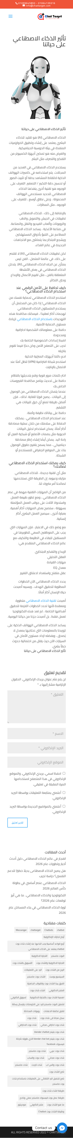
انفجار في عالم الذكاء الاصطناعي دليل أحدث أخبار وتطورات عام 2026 (37, 861)
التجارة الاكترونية (39, 956)
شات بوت (31, 1018)
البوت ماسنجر (57, 956)
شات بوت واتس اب (55, 1065)
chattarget (35, 930)
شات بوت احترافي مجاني (52, 1025)
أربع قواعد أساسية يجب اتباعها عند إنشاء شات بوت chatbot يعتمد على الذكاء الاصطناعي (40, 946)
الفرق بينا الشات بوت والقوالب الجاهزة (45, 983)
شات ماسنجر (21, 1065)
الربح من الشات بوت (55, 969)
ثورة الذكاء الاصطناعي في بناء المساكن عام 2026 (37, 910)
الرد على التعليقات (33, 969)
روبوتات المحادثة (32, 1011)
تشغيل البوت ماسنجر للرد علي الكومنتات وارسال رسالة (38, 1004)
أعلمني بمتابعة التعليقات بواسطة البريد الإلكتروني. (38, 795)
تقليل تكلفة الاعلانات (54, 1011)
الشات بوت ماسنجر (36, 976)
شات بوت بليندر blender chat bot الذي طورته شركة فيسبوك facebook (40, 1041)
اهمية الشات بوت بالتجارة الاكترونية (47, 997)
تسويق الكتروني (18, 997)
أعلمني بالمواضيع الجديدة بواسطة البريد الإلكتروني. (38, 809)
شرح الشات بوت (56, 1071)
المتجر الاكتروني (56, 990)
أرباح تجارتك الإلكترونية (54, 937)
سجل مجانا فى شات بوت (52, 1018)
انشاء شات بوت (37, 990)
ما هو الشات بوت (55, 1104)
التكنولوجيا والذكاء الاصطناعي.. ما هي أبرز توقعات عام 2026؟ (38, 897)
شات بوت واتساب (35, 1057)
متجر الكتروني (36, 1104)
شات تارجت (37, 1065)
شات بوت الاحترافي (27, 1025)
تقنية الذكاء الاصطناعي (41, 600)
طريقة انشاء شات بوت (53, 1090)
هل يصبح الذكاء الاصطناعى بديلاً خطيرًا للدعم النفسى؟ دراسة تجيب (37, 873)
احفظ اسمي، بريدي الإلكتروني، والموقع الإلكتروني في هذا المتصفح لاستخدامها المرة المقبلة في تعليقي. (38, 778)
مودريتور (22, 1104)
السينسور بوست (56, 976)
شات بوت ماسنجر (37, 1051)
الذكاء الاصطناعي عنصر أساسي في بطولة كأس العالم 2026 (39, 885)
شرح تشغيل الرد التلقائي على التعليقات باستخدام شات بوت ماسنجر (38, 1081)
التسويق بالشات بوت (22, 963)
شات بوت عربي (57, 1051)
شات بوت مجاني (56, 1057)
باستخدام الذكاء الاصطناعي (35, 319)
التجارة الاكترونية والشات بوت (50, 963)
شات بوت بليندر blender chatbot (49, 1032)
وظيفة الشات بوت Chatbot (51, 1111)
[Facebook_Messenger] (62, 1128)
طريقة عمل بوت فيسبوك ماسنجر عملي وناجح (42, 1097)
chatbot (60, 930)
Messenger (21, 930)
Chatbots (48, 930)
